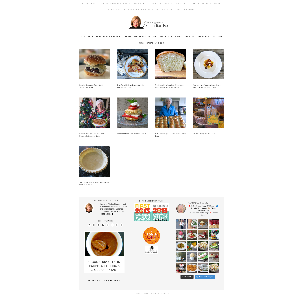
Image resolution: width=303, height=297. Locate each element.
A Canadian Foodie (151, 23)
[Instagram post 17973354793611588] (192, 224)
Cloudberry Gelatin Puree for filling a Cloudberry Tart (104, 266)
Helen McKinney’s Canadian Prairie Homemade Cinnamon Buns (92, 135)
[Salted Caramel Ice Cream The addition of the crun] (192, 257)
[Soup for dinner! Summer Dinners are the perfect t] (214, 246)
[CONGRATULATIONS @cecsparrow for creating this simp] (203, 224)
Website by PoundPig (160, 293)
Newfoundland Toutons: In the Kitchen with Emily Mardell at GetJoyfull (207, 86)
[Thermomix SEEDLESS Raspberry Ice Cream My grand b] (181, 235)
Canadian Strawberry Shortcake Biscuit (131, 134)
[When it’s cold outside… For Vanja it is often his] (181, 246)
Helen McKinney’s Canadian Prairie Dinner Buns (170, 135)
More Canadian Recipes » (104, 281)
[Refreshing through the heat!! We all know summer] (214, 235)
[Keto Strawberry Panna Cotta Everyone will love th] (181, 268)
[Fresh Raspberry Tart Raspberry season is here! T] (214, 224)
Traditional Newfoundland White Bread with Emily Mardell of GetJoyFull (169, 86)
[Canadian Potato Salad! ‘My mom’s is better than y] (214, 268)
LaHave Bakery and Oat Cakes (204, 134)
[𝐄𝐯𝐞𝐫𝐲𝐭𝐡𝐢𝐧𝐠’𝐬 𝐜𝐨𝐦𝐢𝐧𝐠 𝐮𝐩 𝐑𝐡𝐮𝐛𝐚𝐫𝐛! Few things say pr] (203, 257)
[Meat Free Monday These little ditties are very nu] (192, 268)
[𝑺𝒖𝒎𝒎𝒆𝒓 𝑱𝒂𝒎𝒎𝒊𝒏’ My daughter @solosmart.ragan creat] (203, 235)
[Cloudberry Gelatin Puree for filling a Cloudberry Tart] (104, 244)
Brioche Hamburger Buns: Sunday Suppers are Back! (91, 86)
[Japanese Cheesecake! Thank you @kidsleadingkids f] (214, 257)
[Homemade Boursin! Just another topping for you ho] (203, 268)
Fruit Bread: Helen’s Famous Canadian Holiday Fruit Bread (131, 86)
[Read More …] (106, 214)
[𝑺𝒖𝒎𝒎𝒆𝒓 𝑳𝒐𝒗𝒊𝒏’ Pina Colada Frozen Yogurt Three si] (192, 246)
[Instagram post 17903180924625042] (181, 224)
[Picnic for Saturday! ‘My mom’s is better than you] (203, 246)
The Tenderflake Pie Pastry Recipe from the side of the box (94, 183)
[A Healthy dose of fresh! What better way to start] (181, 257)
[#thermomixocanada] (192, 235)
